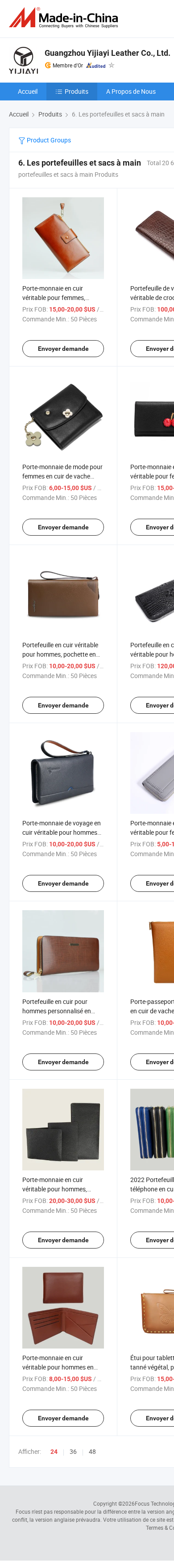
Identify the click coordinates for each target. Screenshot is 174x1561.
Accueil (27, 91)
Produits (76, 91)
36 (73, 1451)
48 (92, 1451)
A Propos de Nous (131, 91)
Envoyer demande (63, 348)
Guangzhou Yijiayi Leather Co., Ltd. (107, 53)
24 (54, 1451)
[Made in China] (65, 17)
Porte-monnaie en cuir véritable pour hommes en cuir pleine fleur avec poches (60, 1367)
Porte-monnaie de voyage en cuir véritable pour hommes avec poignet (61, 832)
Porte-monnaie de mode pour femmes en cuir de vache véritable (62, 476)
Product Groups (48, 140)
